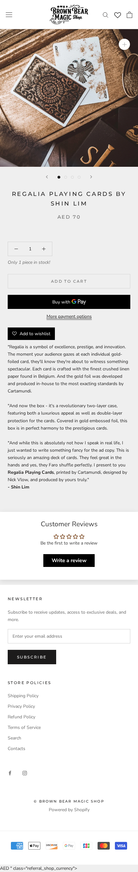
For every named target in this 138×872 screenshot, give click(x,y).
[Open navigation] (9, 14)
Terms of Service (24, 727)
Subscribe (32, 657)
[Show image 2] (65, 177)
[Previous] (47, 176)
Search (14, 738)
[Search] (105, 14)
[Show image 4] (79, 177)
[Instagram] (24, 773)
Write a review (69, 560)
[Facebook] (10, 773)
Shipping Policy (23, 696)
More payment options (69, 316)
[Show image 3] (72, 177)
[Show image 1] (58, 177)
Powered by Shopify (69, 810)
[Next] (91, 176)
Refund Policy (21, 717)
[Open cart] (129, 15)
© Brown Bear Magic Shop (69, 801)
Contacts (16, 749)
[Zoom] (124, 44)
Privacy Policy (21, 706)
